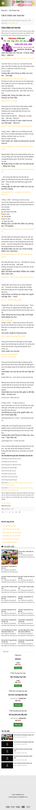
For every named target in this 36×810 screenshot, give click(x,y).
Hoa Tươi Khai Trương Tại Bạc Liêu (23, 763)
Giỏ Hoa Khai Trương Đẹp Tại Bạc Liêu (24, 735)
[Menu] (3, 3)
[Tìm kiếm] (32, 3)
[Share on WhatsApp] (2, 512)
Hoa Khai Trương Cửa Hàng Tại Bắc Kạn (23, 757)
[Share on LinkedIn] (19, 512)
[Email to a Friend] (12, 512)
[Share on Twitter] (9, 512)
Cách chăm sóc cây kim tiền (11, 536)
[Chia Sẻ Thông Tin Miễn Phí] (18, 3)
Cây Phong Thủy (12, 23)
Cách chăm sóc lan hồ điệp (11, 529)
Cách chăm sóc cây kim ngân (11, 532)
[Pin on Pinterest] (16, 512)
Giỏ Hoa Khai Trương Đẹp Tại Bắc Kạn (24, 742)
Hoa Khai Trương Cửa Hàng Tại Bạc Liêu (23, 750)
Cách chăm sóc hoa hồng (10, 539)
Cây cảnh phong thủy (9, 526)
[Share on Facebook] (6, 512)
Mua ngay (18, 668)
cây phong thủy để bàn (9, 542)
